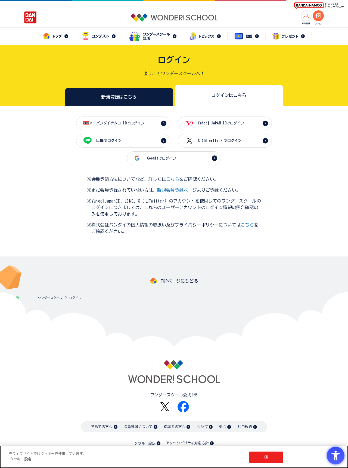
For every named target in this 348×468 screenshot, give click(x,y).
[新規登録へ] (306, 15)
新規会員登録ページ (177, 190)
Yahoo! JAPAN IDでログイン (221, 123)
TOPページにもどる (179, 281)
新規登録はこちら (118, 97)
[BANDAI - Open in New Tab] (30, 17)
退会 (222, 427)
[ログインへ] (318, 15)
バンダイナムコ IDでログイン (120, 123)
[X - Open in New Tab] (164, 406)
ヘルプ (202, 427)
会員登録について (138, 427)
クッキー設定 (145, 443)
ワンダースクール (50, 297)
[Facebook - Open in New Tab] (183, 406)
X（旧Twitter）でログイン (219, 140)
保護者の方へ (174, 427)
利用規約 (245, 427)
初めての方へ (102, 427)
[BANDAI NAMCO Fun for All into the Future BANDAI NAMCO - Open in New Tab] (319, 5)
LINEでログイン (109, 140)
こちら (172, 179)
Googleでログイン (161, 158)
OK (266, 457)
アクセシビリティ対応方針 (187, 443)
